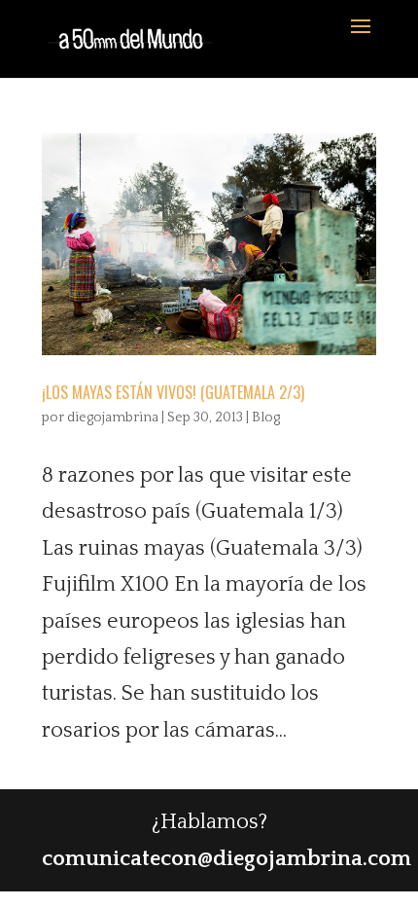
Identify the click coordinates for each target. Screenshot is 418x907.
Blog (266, 417)
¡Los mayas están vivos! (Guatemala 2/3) (173, 392)
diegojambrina (112, 417)
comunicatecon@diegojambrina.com (226, 859)
